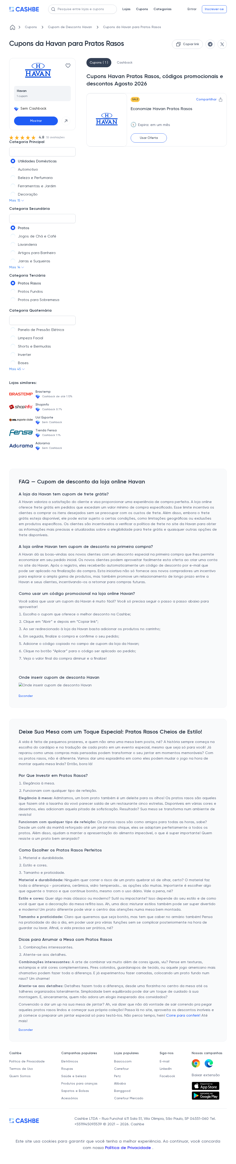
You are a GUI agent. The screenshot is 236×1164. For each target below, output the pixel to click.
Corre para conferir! (183, 1016)
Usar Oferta (149, 138)
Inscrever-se (214, 9)
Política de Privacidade (128, 1148)
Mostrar (36, 121)
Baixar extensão (206, 1075)
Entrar (192, 9)
